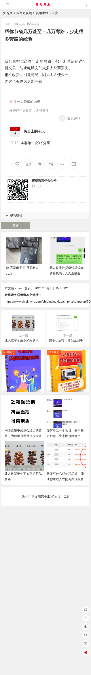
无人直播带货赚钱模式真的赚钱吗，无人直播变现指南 (66, 273)
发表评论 (73, 118)
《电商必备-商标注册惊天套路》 (24, 387)
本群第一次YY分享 (30, 143)
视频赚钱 (42, 13)
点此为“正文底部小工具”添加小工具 (45, 496)
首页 (9, 13)
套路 (16, 225)
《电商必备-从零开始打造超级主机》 (69, 387)
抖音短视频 (24, 13)
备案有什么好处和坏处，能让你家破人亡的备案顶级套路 (65, 479)
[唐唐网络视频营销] (45, 6)
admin (19, 288)
